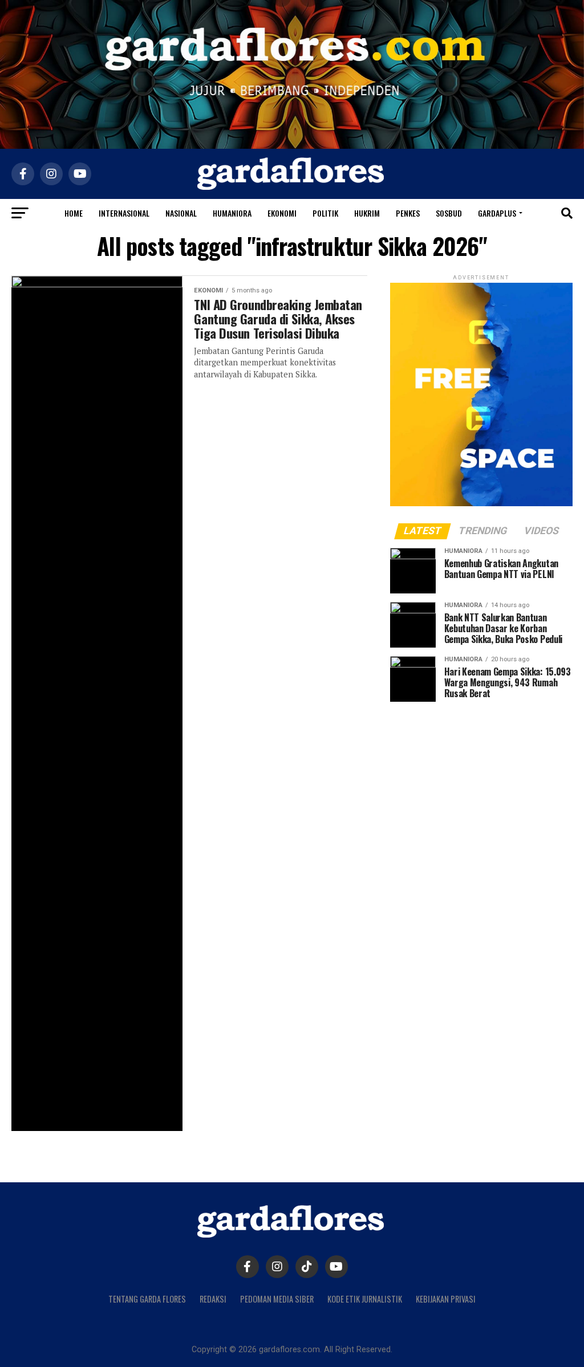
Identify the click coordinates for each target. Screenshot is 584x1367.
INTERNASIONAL (124, 213)
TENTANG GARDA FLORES (147, 1299)
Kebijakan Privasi (446, 1299)
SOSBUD (449, 213)
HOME (73, 213)
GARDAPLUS (497, 213)
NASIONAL (181, 213)
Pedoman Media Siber (277, 1299)
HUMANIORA (232, 213)
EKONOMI (282, 213)
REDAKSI (213, 1299)
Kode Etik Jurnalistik (364, 1299)
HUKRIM (367, 213)
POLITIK (325, 213)
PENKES (408, 213)
